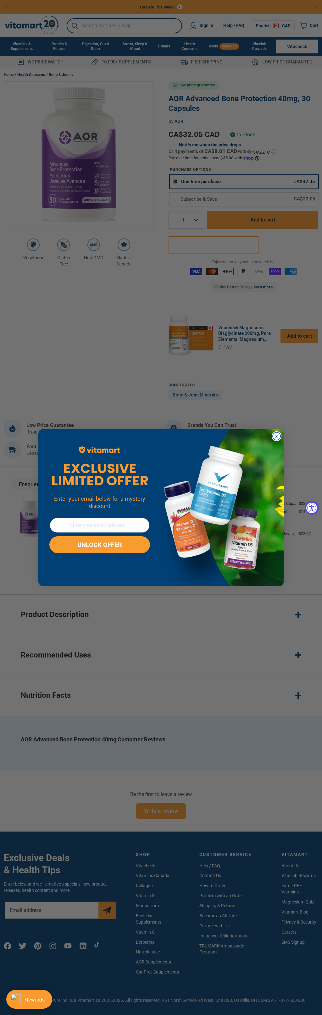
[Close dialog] (276, 436)
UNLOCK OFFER (99, 544)
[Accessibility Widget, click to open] (312, 507)
